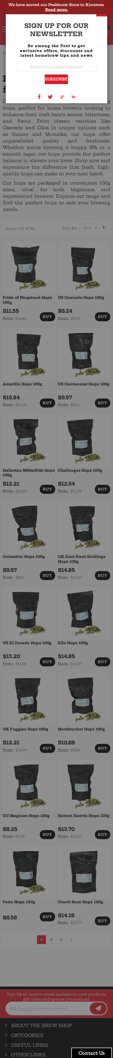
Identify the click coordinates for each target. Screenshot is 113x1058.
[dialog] (56, 529)
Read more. (56, 9)
